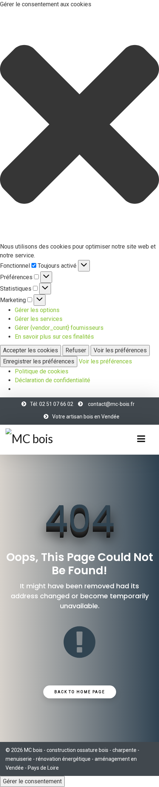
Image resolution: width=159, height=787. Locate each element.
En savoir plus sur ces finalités (54, 336)
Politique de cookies (41, 371)
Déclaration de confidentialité (52, 380)
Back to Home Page (79, 692)
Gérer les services (38, 318)
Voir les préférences (120, 350)
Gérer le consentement (32, 781)
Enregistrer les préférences (38, 361)
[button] (79, 125)
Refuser (75, 350)
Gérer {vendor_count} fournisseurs (59, 327)
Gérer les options (37, 310)
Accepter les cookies (30, 350)
